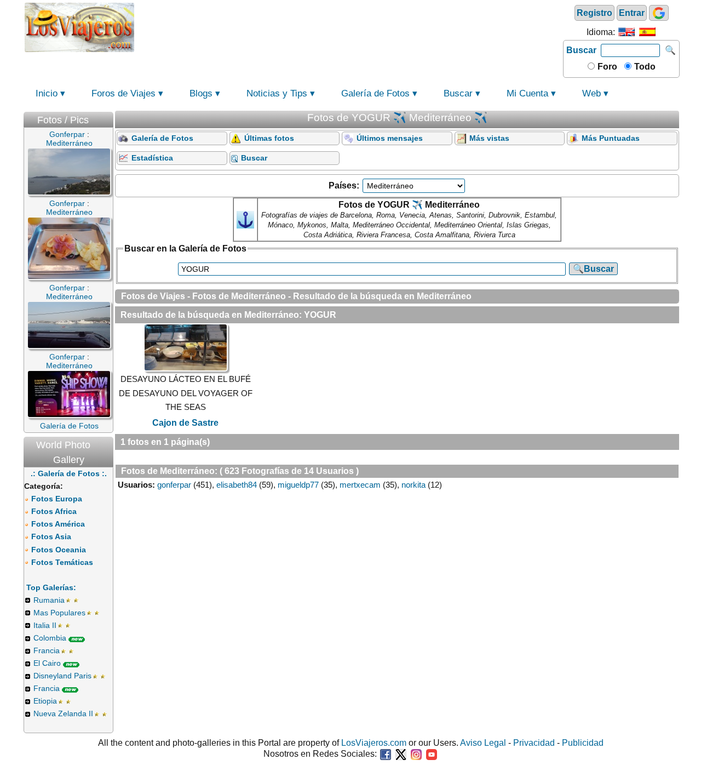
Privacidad (534, 742)
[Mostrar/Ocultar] (107, 117)
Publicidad (583, 742)
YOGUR (320, 314)
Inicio (47, 93)
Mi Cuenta (527, 93)
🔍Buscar (593, 268)
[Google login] (659, 13)
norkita (413, 484)
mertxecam (360, 484)
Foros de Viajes (123, 93)
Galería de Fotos (375, 93)
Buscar (581, 50)
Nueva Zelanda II (63, 713)
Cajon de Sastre (185, 422)
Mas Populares (59, 612)
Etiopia (45, 700)
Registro (594, 13)
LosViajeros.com (373, 742)
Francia (46, 650)
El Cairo (47, 663)
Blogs (200, 93)
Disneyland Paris (62, 675)
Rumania (49, 600)
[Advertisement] (349, 26)
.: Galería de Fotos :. (69, 473)
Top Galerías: (51, 587)
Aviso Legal (483, 742)
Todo (644, 66)
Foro (606, 66)
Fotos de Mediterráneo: (169, 471)
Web (591, 93)
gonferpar (174, 484)
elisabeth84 (236, 484)
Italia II (44, 625)
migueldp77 (298, 484)
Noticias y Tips (276, 93)
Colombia (49, 637)
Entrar (632, 13)
